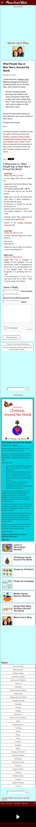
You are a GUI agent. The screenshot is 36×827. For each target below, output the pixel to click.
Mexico (25, 139)
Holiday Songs (18, 694)
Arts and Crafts (18, 666)
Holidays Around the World (18, 697)
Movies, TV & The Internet (18, 718)
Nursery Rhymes (18, 724)
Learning (18, 707)
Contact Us (9, 803)
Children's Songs (18, 673)
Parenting (18, 728)
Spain (16, 141)
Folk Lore (18, 683)
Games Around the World (18, 690)
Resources (24, 803)
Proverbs (18, 742)
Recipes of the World (18, 752)
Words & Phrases (18, 783)
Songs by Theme (18, 769)
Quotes (18, 748)
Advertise (17, 803)
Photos (18, 735)
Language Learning (18, 700)
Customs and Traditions (18, 680)
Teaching (18, 772)
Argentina (6, 136)
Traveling (18, 779)
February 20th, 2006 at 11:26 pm (13, 175)
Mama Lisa (18, 714)
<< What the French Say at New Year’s (17, 344)
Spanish (21, 141)
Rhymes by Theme (18, 762)
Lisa (6, 173)
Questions (11, 141)
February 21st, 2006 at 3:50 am (13, 257)
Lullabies (18, 711)
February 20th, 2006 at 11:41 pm (13, 232)
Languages (18, 139)
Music (18, 721)
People (18, 731)
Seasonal (18, 766)
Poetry (18, 738)
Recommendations (18, 755)
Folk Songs (18, 687)
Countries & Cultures (16, 136)
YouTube (18, 786)
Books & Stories (18, 670)
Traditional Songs (18, 776)
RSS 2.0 (5, 147)
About (2, 803)
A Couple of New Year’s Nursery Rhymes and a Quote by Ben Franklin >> (17, 348)
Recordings (18, 759)
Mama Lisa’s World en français (16, 80)
